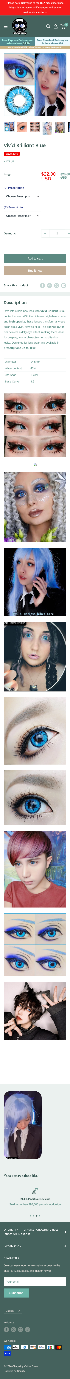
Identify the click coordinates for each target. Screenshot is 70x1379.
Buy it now (35, 270)
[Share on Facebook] (42, 285)
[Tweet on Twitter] (56, 285)
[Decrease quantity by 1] (45, 233)
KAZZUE (9, 161)
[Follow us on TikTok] (27, 1329)
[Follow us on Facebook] (6, 1329)
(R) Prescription (14, 207)
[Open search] (48, 26)
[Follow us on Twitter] (13, 1329)
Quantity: (10, 233)
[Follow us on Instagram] (20, 1329)
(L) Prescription (14, 187)
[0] (63, 26)
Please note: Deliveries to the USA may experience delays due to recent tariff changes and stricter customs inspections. (35, 8)
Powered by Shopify (14, 1371)
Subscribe (16, 1293)
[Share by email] (63, 285)
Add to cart (35, 258)
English (10, 1310)
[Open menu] (5, 26)
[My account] (55, 26)
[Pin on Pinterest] (49, 285)
